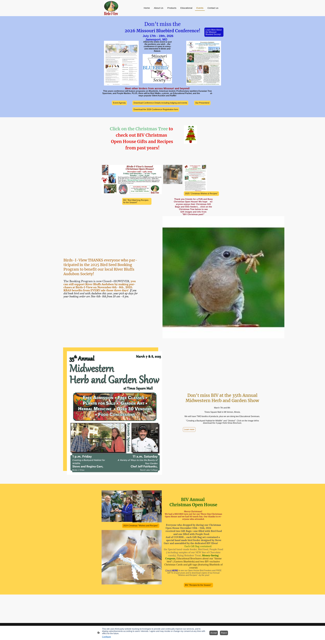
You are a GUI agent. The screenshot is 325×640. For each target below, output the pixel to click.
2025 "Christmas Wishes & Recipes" (201, 193)
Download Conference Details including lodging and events (160, 103)
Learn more (189, 429)
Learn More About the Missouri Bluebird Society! (214, 32)
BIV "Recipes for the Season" (198, 585)
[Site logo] (111, 8)
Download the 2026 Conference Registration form (156, 109)
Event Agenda (119, 103)
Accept (213, 633)
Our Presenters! (202, 103)
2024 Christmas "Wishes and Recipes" (140, 526)
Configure (106, 637)
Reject (224, 633)
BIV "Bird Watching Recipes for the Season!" (135, 201)
